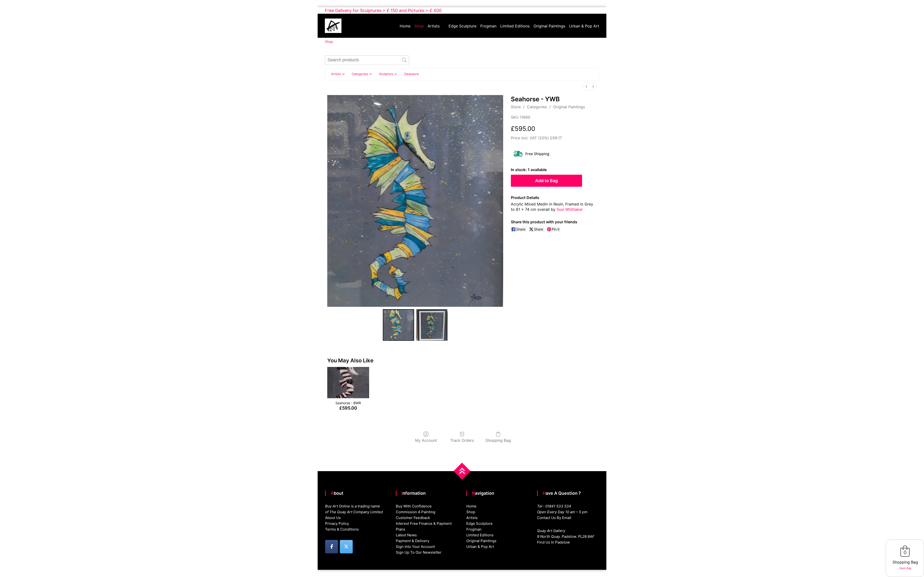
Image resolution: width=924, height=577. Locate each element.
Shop (419, 26)
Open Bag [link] (905, 568)
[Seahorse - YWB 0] (398, 324)
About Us (333, 517)
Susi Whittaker (570, 209)
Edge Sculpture (462, 26)
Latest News (406, 535)
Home (405, 26)
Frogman (488, 26)
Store (516, 106)
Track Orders (462, 440)
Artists (434, 26)
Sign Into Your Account (415, 546)
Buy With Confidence (414, 506)
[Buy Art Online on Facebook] (331, 546)
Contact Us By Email (554, 517)
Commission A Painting (415, 512)
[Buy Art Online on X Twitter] (346, 546)
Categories (537, 106)
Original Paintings (549, 26)
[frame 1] (431, 324)
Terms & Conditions (342, 529)
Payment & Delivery (412, 541)
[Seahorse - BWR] (348, 382)
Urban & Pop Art (584, 26)
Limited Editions (515, 26)
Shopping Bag (498, 440)
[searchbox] (367, 60)
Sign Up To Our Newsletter (419, 552)
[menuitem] (586, 86)
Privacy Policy (337, 523)
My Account (426, 440)
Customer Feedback (413, 517)
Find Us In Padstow (553, 542)
